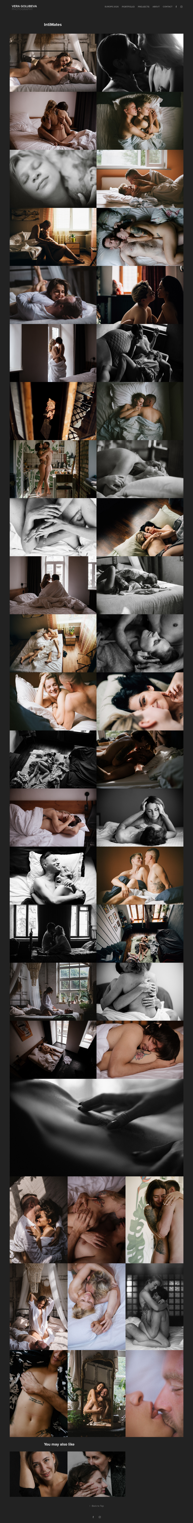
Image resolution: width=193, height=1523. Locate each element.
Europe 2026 (112, 6)
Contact (167, 6)
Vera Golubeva (24, 6)
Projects (143, 6)
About (156, 6)
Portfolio (128, 6)
